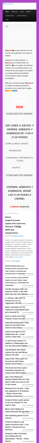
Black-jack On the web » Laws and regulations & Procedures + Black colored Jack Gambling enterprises (17, 392)
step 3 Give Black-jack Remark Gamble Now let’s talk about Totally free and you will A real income (17, 381)
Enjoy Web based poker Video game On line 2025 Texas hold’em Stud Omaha (17, 325)
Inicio (7, 12)
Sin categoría (16, 261)
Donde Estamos (10, 15)
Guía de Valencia (22, 15)
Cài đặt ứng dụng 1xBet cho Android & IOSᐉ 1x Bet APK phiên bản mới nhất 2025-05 (16, 291)
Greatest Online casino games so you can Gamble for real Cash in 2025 (17, 402)
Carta (21, 11)
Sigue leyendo (20, 257)
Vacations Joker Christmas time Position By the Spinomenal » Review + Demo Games (17, 437)
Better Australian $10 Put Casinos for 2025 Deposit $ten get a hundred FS (17, 309)
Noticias (28, 11)
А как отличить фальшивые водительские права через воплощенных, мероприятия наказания (17, 281)
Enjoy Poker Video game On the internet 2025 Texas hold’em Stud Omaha (16, 361)
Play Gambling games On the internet (16, 416)
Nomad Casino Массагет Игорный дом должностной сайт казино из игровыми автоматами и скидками (16, 270)
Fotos (7, 19)
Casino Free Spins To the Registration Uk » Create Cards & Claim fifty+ (15, 334)
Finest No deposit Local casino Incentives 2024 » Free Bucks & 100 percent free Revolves (16, 426)
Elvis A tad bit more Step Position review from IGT (15, 317)
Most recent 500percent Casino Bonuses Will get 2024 (17, 410)
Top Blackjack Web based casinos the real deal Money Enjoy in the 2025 (16, 352)
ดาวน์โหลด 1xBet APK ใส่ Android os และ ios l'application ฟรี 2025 (15, 300)
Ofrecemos (15, 11)
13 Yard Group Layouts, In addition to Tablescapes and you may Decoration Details (16, 343)
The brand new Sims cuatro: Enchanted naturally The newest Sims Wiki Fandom (16, 370)
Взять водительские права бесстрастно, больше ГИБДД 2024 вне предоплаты (15, 224)
